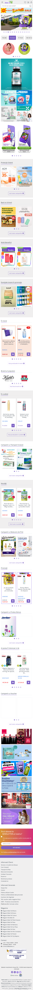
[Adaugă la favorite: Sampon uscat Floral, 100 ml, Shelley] (19, 401)
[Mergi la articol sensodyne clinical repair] (12, 32)
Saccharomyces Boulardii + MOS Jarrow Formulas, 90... (24, 671)
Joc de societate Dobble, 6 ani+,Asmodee (8, 589)
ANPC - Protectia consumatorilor (10, 902)
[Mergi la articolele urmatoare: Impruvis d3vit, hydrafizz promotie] (19, 156)
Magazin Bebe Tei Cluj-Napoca (10, 936)
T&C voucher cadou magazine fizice (10, 899)
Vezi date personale (13, 852)
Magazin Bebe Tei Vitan (8, 929)
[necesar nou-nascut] (16, 816)
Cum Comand (4, 867)
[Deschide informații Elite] (3, 329)
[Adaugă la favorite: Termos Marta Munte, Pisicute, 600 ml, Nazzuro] (19, 575)
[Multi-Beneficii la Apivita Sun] (8, 256)
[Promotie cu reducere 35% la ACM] (8, 177)
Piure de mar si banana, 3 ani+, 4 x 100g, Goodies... (8, 505)
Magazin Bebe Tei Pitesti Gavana (11, 920)
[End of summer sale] (16, 10)
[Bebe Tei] (9, 2)
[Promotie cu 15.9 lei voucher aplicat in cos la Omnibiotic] (8, 707)
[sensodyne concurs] (16, 98)
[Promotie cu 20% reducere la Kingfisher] (24, 296)
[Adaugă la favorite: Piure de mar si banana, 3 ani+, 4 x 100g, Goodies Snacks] (3, 490)
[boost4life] (16, 74)
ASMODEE (5, 596)
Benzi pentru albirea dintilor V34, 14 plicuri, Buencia (9, 342)
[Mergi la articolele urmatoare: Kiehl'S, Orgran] (12, 383)
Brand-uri (3, 876)
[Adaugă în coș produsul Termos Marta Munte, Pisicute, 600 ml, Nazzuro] (28, 601)
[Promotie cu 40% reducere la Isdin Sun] (24, 177)
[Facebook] (12, 972)
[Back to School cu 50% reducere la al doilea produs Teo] (8, 546)
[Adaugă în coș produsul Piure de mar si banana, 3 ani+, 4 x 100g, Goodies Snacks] (13, 515)
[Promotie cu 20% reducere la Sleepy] (24, 546)
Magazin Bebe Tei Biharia (9, 911)
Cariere (3, 890)
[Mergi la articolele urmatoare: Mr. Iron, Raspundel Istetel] (14, 383)
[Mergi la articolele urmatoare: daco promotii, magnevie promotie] (14, 156)
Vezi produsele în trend (16, 363)
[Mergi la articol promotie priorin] (27, 32)
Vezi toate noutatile (16, 524)
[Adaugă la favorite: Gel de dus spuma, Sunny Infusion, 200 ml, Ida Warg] (3, 401)
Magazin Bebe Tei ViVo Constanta (11, 931)
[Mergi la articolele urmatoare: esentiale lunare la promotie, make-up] (17, 56)
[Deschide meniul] (2, 2)
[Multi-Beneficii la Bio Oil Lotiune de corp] (24, 256)
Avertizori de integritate (7, 897)
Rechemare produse (6, 879)
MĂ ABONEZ (16, 848)
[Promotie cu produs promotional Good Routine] (8, 114)
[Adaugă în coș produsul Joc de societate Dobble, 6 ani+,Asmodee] (13, 601)
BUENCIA (4, 350)
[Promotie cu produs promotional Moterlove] (24, 626)
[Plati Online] (14, 975)
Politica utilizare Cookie (7, 892)
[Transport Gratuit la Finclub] (24, 459)
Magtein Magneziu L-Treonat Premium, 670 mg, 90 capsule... (8, 670)
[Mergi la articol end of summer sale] (4, 32)
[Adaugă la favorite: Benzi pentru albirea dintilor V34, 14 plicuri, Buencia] (4, 327)
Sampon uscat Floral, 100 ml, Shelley (24, 415)
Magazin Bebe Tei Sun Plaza (10, 927)
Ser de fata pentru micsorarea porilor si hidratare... (24, 342)
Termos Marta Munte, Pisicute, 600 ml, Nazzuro (24, 589)
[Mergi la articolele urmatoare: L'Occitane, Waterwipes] (19, 383)
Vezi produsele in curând (15, 435)
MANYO (20, 349)
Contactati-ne (4, 881)
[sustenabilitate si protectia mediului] (16, 768)
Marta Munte (21, 598)
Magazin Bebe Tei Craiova (9, 915)
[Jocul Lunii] (16, 752)
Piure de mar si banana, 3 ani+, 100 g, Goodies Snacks (24, 505)
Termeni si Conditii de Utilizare (9, 865)
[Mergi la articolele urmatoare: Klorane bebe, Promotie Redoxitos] (16, 156)
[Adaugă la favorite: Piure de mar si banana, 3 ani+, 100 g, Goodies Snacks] (19, 490)
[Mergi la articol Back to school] (6, 32)
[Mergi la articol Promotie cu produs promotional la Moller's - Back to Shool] (23, 32)
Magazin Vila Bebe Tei (8, 917)
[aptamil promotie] (16, 784)
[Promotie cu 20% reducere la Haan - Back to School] (24, 216)
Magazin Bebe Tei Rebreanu (10, 924)
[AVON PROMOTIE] (16, 736)
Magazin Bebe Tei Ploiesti (9, 934)
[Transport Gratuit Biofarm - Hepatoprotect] (8, 459)
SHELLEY (20, 421)
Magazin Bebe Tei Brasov (9, 913)
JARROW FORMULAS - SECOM (23, 677)
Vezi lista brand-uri (16, 386)
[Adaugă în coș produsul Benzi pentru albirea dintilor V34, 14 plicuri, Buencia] (13, 354)
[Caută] (30, 6)
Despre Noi (4, 888)
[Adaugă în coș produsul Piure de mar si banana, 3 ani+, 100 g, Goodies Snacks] (28, 515)
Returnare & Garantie (7, 872)
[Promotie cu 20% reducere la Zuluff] (8, 296)
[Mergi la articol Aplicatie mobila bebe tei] (10, 32)
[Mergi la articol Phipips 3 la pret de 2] (16, 32)
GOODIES (4, 510)
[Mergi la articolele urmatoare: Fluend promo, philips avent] (21, 156)
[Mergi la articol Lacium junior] (21, 32)
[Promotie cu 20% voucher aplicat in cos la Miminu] (24, 707)
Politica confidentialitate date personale (12, 895)
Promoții (12, 38)
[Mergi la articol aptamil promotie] (14, 32)
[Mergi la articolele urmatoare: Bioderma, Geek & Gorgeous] (16, 383)
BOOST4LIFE (5, 678)
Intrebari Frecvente (6, 874)
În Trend (20, 38)
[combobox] (16, 6)
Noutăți (4, 38)
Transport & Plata (5, 869)
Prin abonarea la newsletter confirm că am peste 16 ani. (17, 839)
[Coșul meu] (28, 2)
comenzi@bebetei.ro (8, 946)
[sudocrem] (16, 800)
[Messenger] (15, 972)
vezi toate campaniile (15, 193)
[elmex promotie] (24, 114)
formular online (14, 904)
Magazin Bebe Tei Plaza (8, 922)
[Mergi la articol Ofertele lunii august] (8, 32)
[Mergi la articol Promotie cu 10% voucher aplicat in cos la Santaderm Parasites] (29, 32)
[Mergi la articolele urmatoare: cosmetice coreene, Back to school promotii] (13, 56)
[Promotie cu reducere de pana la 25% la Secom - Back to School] (8, 216)
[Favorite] (25, 2)
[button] (13, 425)
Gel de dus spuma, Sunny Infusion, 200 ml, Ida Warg (9, 415)
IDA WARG (5, 421)
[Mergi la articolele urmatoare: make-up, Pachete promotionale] (20, 56)
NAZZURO (20, 596)
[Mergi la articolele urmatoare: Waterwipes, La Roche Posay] (21, 383)
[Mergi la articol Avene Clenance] (25, 32)
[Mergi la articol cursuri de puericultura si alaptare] (19, 32)
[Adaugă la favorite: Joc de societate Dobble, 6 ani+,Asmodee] (3, 575)
